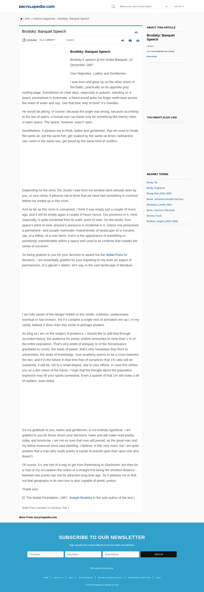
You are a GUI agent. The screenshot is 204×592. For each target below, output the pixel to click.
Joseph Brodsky (80, 498)
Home (46, 578)
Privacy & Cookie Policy (110, 578)
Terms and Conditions (139, 578)
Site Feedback (86, 578)
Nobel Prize (114, 255)
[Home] (37, 6)
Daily (158, 578)
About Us (58, 578)
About (160, 51)
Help (71, 578)
